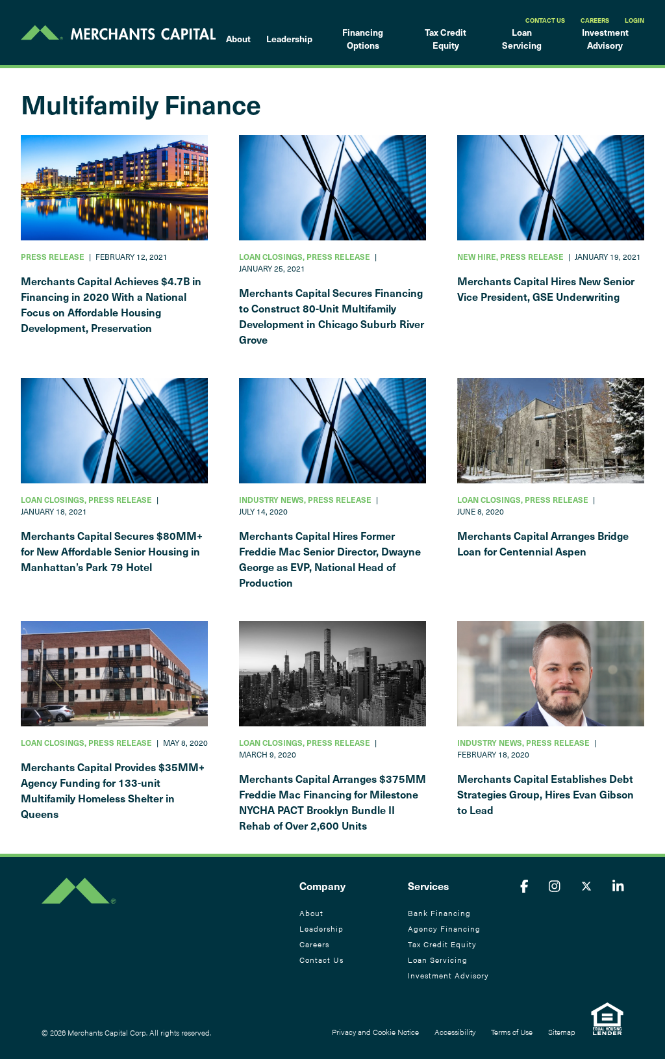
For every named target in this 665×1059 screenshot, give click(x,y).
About (238, 38)
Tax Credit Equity (445, 38)
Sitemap (561, 1032)
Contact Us (545, 20)
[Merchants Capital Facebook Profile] (524, 885)
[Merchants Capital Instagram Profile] (554, 885)
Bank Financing (439, 913)
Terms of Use (512, 1032)
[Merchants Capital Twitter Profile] (586, 885)
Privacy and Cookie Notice (375, 1032)
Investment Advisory (605, 38)
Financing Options (362, 38)
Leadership (289, 38)
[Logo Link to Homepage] (118, 32)
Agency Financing (444, 928)
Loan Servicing (522, 38)
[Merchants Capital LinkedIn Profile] (618, 885)
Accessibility (454, 1032)
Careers (595, 20)
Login (634, 20)
